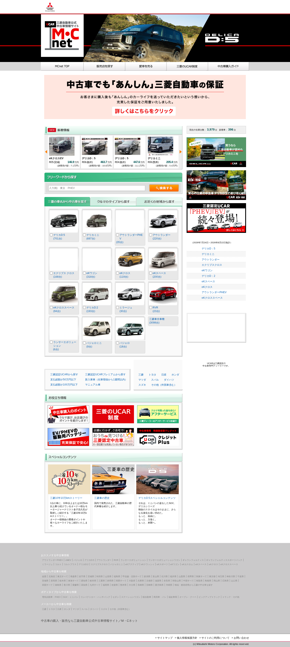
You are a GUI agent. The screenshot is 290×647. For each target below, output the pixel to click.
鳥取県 (199, 580)
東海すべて (73, 580)
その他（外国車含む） (164, 384)
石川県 (164, 576)
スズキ (142, 384)
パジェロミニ (116, 564)
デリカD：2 (208, 275)
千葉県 (240, 576)
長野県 (190, 576)
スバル (155, 379)
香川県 (67, 585)
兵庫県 (141, 580)
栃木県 (62, 580)
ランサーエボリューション (133, 560)
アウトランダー (211, 259)
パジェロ (78, 560)
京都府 (149, 580)
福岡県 (106, 585)
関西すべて (121, 580)
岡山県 (217, 580)
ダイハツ (169, 379)
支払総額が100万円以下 (64, 384)
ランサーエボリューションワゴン (164, 560)
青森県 (73, 576)
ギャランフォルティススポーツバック (224, 560)
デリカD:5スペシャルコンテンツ (157, 498)
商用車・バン (159, 597)
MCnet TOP (62, 66)
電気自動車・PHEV (51, 597)
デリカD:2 (84, 564)
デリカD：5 (89, 158)
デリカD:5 (89, 560)
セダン (116, 597)
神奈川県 (231, 576)
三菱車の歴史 (102, 498)
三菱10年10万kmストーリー (66, 498)
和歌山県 (176, 580)
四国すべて (47, 585)
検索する (164, 188)
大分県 (132, 585)
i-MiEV (68, 560)
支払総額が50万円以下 (63, 379)
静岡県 (110, 580)
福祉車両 (173, 597)
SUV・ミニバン (70, 597)
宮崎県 (149, 585)
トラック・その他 (230, 597)
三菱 (141, 374)
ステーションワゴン (130, 597)
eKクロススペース (212, 297)
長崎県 (141, 585)
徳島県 (58, 585)
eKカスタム (187, 564)
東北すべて (62, 576)
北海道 (52, 576)
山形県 (108, 576)
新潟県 (147, 576)
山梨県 (182, 576)
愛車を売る (146, 66)
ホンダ (175, 374)
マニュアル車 (92, 384)
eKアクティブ (132, 564)
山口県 (234, 580)
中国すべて (188, 580)
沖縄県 (169, 585)
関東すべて (201, 576)
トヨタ (152, 374)
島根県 (208, 580)
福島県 (117, 576)
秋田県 (99, 576)
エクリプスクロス (212, 264)
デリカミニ (154, 158)
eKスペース (208, 281)
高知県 (84, 585)
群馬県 (54, 580)
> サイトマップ (164, 637)
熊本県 (123, 585)
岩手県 (82, 576)
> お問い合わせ (240, 637)
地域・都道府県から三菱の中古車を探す (194, 585)
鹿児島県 (159, 585)
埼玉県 (221, 576)
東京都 (212, 576)
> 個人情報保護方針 (186, 637)
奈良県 (167, 580)
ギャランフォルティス (193, 560)
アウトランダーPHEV (214, 292)
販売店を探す (104, 66)
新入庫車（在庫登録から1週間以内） (106, 379)
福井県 (173, 576)
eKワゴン (207, 270)
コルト (58, 564)
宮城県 (91, 576)
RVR (116, 560)
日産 (163, 374)
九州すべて (95, 585)
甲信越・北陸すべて (132, 576)
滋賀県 (158, 580)
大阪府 (132, 580)
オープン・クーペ (187, 597)
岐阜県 (93, 580)
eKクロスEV (56, 158)
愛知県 (84, 580)
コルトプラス (70, 564)
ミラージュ (47, 564)
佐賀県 (114, 585)
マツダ (142, 379)
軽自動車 (147, 597)
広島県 (225, 580)
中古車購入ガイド (228, 66)
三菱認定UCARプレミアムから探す (105, 374)
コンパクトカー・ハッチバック (95, 597)
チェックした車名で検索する (163, 336)
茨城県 (45, 580)
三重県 (102, 580)
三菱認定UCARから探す (64, 374)
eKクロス (207, 287)
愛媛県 (75, 585)
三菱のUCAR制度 (187, 66)
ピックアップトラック (209, 597)
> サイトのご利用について (214, 637)
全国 (44, 576)
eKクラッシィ (147, 564)
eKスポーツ (162, 564)
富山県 (156, 576)
